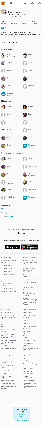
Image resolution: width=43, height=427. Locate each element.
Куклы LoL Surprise (29, 282)
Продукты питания (7, 358)
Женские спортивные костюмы (9, 261)
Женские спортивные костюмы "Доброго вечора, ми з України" (30, 269)
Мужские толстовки (29, 340)
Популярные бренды (30, 364)
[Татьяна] (32, 80)
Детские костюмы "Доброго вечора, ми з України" (8, 317)
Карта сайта (27, 355)
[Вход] (39, 3)
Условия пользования (27, 377)
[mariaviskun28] (11, 199)
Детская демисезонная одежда (28, 287)
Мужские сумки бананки (28, 344)
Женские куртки (6, 257)
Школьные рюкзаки (8, 384)
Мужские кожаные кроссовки (29, 327)
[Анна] (32, 64)
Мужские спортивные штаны (30, 336)
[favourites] (10, 3)
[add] (25, 3)
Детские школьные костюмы (8, 330)
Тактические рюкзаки (8, 291)
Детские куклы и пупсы (7, 366)
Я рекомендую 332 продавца (12, 153)
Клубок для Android (29, 387)
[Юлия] (11, 147)
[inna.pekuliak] (32, 191)
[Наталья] (11, 176)
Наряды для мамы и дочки (30, 275)
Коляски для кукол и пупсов (8, 361)
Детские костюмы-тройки (7, 325)
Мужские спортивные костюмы (30, 316)
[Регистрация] (32, 3)
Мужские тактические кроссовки (30, 349)
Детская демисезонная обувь (30, 299)
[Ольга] (11, 160)
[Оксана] (11, 80)
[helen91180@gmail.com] (32, 183)
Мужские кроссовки (29, 309)
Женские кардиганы (8, 268)
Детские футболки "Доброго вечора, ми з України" (8, 335)
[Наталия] (32, 72)
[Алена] (32, 57)
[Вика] (11, 124)
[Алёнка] (11, 64)
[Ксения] (32, 131)
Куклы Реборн (6, 355)
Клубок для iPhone (29, 384)
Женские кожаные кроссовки (7, 275)
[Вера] (32, 116)
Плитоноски (5, 279)
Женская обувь (6, 271)
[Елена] (11, 191)
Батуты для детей (7, 370)
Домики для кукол (7, 312)
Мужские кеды (28, 312)
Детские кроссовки (7, 381)
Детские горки (6, 309)
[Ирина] (11, 131)
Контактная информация (27, 367)
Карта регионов (28, 358)
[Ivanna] (11, 168)
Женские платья (7, 265)
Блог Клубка (27, 361)
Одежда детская (7, 322)
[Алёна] (32, 108)
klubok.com (3, 3)
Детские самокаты (29, 279)
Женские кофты (7, 288)
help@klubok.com (29, 381)
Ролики (3, 373)
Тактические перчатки (27, 332)
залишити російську (21, 420)
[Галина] (11, 72)
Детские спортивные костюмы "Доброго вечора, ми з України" (8, 342)
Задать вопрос (10, 28)
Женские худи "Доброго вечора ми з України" (30, 262)
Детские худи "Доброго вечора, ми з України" (30, 293)
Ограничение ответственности (29, 372)
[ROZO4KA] (32, 168)
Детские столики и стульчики (29, 303)
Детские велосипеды (8, 348)
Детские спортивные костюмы (8, 387)
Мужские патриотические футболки (28, 321)
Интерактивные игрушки (6, 377)
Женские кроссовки (30, 257)
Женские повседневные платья (6, 283)
